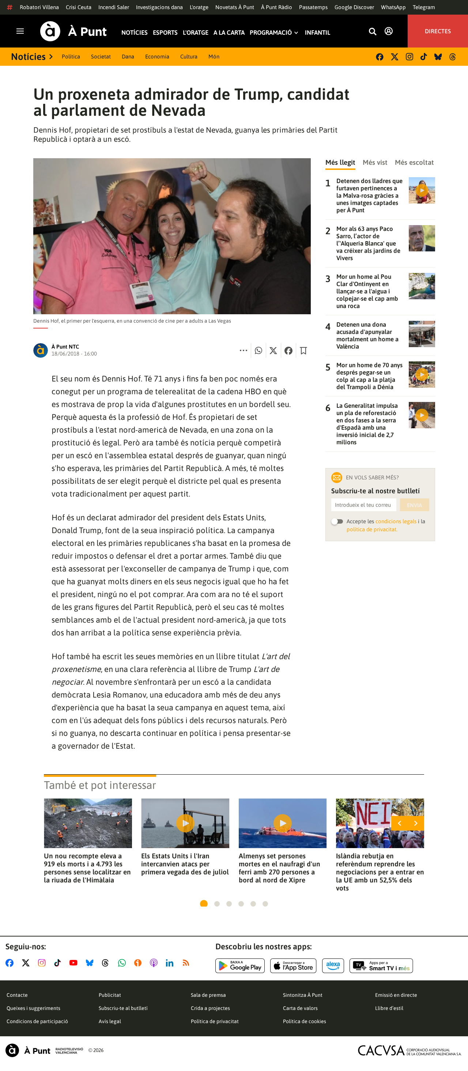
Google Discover (354, 7)
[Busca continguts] (372, 32)
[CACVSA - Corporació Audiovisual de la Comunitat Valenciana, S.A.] (410, 1050)
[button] (204, 904)
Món (213, 56)
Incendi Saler (113, 7)
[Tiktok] (423, 56)
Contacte (17, 995)
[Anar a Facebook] (10, 962)
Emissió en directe (396, 995)
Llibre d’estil (389, 1008)
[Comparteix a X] (273, 350)
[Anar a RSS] (187, 962)
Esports (165, 32)
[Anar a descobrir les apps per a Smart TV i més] (381, 965)
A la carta (229, 32)
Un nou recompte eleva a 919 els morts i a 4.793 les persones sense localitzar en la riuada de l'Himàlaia (87, 868)
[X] (395, 56)
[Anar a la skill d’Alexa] (333, 965)
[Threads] (453, 56)
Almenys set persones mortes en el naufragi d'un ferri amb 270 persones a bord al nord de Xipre (279, 868)
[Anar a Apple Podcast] (155, 962)
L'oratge (199, 7)
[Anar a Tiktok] (59, 962)
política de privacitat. (372, 529)
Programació (271, 32)
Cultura (188, 56)
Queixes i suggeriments (33, 1008)
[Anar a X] (27, 962)
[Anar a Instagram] (43, 962)
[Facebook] (380, 57)
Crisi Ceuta (78, 7)
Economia (157, 56)
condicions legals (395, 521)
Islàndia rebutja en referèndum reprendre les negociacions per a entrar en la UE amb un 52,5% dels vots (380, 872)
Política (71, 56)
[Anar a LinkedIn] (171, 962)
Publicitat (110, 995)
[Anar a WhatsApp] (123, 962)
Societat (101, 56)
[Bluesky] (438, 56)
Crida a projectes (210, 1008)
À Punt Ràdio (276, 7)
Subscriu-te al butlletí (123, 1008)
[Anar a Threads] (107, 962)
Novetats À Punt (234, 7)
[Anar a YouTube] (74, 962)
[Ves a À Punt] (73, 31)
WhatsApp (393, 7)
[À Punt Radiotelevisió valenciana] (44, 1050)
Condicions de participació (37, 1021)
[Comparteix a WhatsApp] (258, 350)
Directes (438, 31)
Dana (128, 56)
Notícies (134, 32)
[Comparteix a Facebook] (288, 350)
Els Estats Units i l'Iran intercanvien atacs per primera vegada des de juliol (185, 864)
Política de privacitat (215, 1021)
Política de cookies (304, 1021)
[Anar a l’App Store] (293, 965)
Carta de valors (300, 1008)
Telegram (424, 7)
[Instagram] (409, 56)
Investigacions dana (159, 7)
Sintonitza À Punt (302, 995)
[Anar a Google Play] (240, 965)
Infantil (317, 32)
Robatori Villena (39, 7)
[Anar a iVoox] (139, 962)
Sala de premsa (208, 995)
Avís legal (110, 1021)
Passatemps (313, 7)
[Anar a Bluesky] (91, 962)
